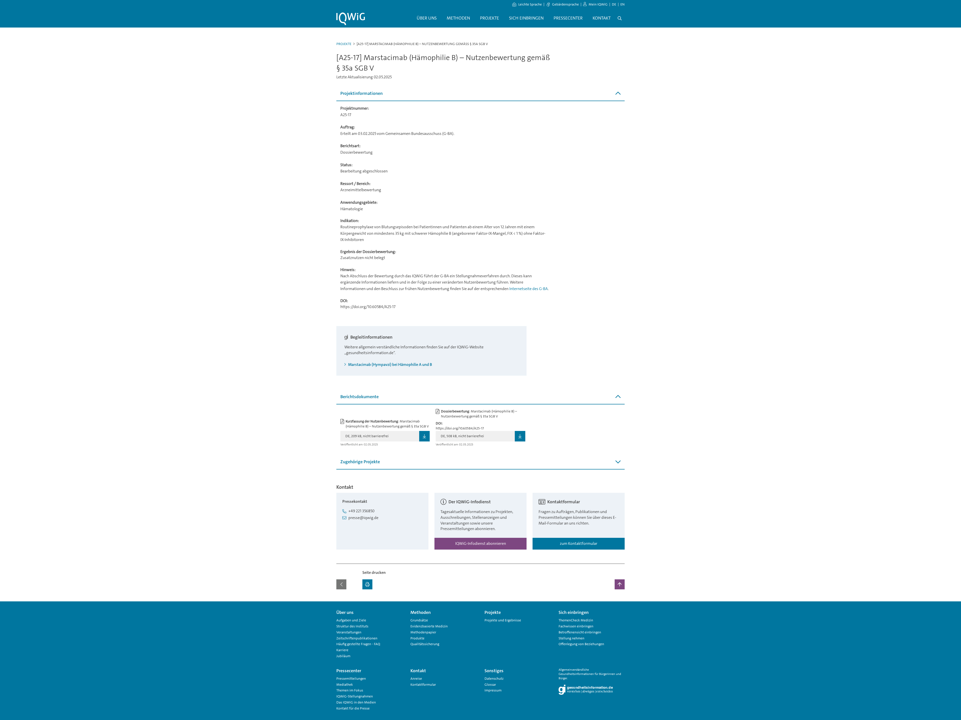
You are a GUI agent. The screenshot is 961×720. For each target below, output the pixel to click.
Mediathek (344, 684)
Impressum (493, 690)
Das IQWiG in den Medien (356, 702)
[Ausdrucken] (367, 584)
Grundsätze (419, 620)
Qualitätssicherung (424, 644)
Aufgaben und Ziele (351, 620)
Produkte (417, 638)
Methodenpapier (423, 632)
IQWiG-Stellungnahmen (354, 696)
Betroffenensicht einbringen (580, 632)
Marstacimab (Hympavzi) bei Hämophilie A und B (389, 364)
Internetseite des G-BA (528, 288)
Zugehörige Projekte (360, 462)
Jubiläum (343, 656)
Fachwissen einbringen (576, 626)
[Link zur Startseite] (350, 19)
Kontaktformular (423, 684)
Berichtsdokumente (359, 397)
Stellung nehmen (571, 638)
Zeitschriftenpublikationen (356, 638)
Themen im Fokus (349, 690)
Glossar (490, 684)
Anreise (416, 678)
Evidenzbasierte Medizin (429, 626)
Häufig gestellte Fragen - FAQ (358, 644)
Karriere (342, 650)
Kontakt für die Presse (353, 708)
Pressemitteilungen (351, 678)
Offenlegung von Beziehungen (581, 644)
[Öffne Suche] (620, 18)
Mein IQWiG (598, 4)
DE (614, 4)
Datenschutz (494, 678)
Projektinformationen (361, 93)
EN (622, 4)
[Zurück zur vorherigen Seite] (341, 584)
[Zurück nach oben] (620, 584)
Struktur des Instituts (352, 626)
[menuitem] (427, 18)
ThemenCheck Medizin (576, 620)
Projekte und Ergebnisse (503, 620)
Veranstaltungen (348, 632)
